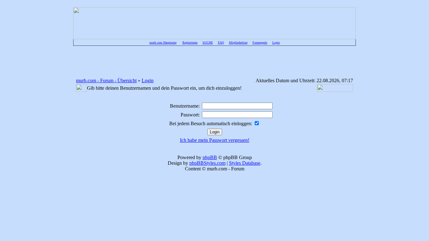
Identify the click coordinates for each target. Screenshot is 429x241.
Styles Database (244, 163)
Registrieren (190, 42)
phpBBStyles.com (207, 163)
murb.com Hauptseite (162, 42)
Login (276, 42)
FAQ (221, 42)
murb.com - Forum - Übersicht (106, 80)
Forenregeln (260, 42)
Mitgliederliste (238, 42)
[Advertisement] (214, 61)
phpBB (210, 157)
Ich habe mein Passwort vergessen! (214, 140)
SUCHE (208, 42)
